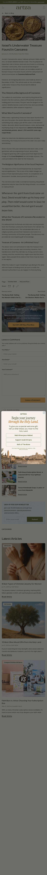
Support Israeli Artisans (23, 440)
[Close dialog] (44, 412)
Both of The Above (23, 444)
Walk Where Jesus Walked (24, 435)
